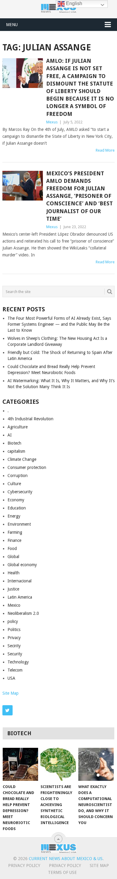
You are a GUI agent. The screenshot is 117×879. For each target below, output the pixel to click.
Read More (105, 150)
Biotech (14, 443)
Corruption (18, 475)
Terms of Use (62, 872)
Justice (13, 589)
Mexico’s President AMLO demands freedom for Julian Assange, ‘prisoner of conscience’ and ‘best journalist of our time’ (79, 196)
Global (13, 556)
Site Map (10, 693)
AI (10, 435)
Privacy (14, 637)
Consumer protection (27, 467)
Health (14, 572)
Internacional (20, 580)
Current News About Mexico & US (66, 858)
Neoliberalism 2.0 (23, 613)
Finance (14, 540)
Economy (16, 499)
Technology (18, 662)
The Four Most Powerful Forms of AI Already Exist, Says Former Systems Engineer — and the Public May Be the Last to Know (59, 324)
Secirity (14, 645)
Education (17, 508)
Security (15, 653)
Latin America (20, 597)
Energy (14, 516)
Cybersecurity (20, 491)
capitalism (16, 451)
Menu (12, 24)
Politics (14, 629)
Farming (15, 532)
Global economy (22, 564)
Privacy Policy (24, 865)
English (73, 3)
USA (11, 678)
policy (13, 621)
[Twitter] (7, 710)
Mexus (52, 122)
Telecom (15, 670)
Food (12, 548)
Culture (14, 483)
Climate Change (22, 459)
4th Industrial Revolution (30, 418)
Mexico (14, 605)
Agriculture (18, 426)
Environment (19, 524)
